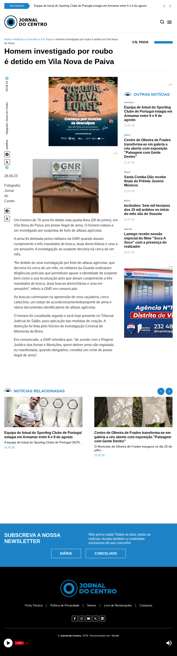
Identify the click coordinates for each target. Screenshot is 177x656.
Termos (91, 605)
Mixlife (115, 635)
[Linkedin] (102, 618)
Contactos (146, 605)
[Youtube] (88, 618)
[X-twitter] (95, 618)
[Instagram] (81, 618)
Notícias (19, 39)
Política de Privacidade (64, 605)
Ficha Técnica (34, 605)
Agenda (128, 229)
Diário (127, 135)
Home (7, 39)
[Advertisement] (88, 500)
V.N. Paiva (47, 39)
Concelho (32, 39)
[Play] (8, 643)
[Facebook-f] (74, 618)
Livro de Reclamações (118, 605)
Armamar (129, 102)
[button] (7, 154)
